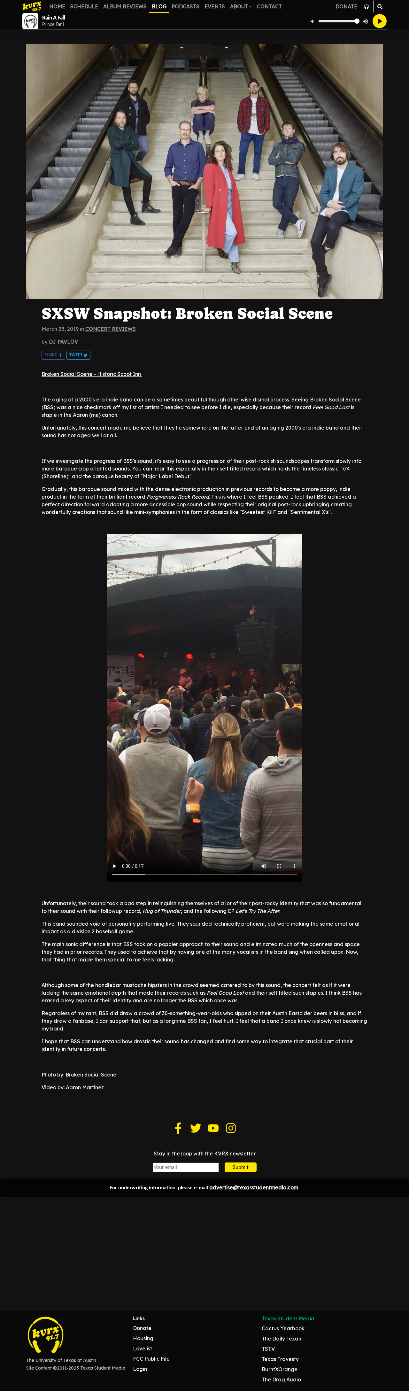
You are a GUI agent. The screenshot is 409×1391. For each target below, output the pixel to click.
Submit (241, 1167)
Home (57, 6)
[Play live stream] (380, 21)
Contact (269, 6)
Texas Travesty (280, 1359)
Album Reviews (125, 6)
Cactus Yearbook (283, 1328)
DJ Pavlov (63, 341)
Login (140, 1369)
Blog (159, 6)
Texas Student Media (288, 1318)
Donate (142, 1328)
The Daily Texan (281, 1338)
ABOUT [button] (239, 6)
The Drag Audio (281, 1379)
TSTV (268, 1349)
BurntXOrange (279, 1369)
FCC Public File (151, 1359)
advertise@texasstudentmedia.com (253, 1187)
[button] (53, 355)
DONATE (346, 6)
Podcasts (185, 6)
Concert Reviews (110, 329)
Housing (143, 1338)
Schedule (84, 6)
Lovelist (142, 1348)
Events (214, 6)
